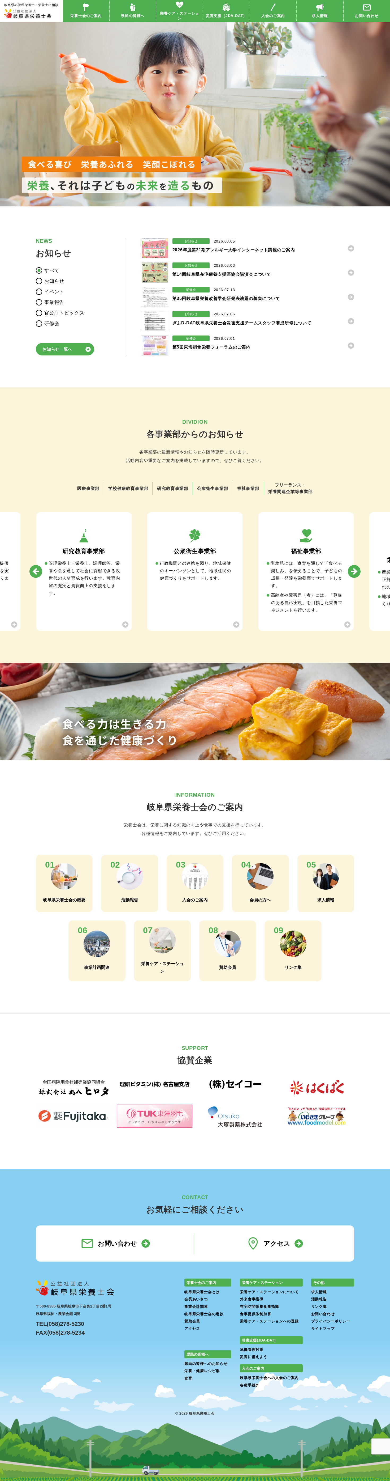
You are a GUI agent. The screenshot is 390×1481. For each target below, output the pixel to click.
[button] (35, 571)
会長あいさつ (196, 1299)
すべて (51, 270)
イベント (54, 291)
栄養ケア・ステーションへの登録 (269, 1321)
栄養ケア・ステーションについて (269, 1292)
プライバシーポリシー (330, 1321)
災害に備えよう (253, 1357)
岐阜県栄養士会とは (202, 1292)
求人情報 (320, 16)
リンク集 (319, 1306)
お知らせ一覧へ (57, 349)
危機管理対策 (251, 1349)
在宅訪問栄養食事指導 (259, 1306)
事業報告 (54, 302)
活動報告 (319, 1299)
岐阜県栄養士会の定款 (204, 1314)
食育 (188, 1378)
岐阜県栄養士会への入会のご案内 (269, 1378)
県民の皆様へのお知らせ (206, 1363)
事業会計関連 (196, 1306)
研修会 (51, 323)
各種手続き (249, 1385)
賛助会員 (192, 1321)
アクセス (277, 1243)
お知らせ (54, 281)
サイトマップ (323, 1328)
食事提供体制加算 (255, 1314)
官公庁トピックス (64, 313)
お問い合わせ (367, 16)
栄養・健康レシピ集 (202, 1371)
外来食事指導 (251, 1299)
